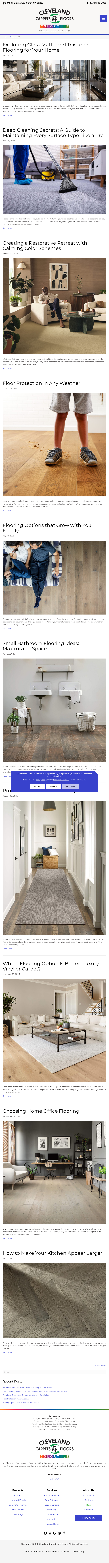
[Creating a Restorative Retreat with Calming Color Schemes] (54, 306)
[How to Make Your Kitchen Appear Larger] (54, 1300)
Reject (53, 786)
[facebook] (45, 1533)
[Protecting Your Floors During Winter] (54, 867)
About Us (13, 37)
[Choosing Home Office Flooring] (54, 1172)
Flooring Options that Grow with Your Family (48, 527)
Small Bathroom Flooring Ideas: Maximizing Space (41, 645)
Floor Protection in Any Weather (41, 383)
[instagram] (50, 1533)
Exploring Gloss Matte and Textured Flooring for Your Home (46, 47)
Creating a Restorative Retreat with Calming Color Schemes (45, 245)
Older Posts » (100, 1366)
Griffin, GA (54, 1479)
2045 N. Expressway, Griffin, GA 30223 (24, 3)
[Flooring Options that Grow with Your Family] (54, 577)
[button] (88, 1518)
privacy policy (41, 780)
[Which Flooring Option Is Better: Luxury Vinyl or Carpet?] (54, 1030)
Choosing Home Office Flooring (41, 1111)
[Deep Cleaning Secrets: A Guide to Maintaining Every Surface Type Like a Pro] (54, 179)
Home (6, 37)
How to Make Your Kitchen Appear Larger (52, 1253)
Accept (37, 786)
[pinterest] (59, 1533)
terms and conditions (61, 780)
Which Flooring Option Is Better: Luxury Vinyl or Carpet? (51, 966)
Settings (70, 786)
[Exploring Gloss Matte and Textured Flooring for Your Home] (54, 80)
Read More (7, 115)
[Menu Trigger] (103, 18)
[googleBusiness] (55, 1533)
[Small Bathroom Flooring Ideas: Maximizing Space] (54, 710)
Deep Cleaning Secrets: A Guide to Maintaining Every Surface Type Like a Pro (53, 132)
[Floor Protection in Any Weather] (54, 445)
